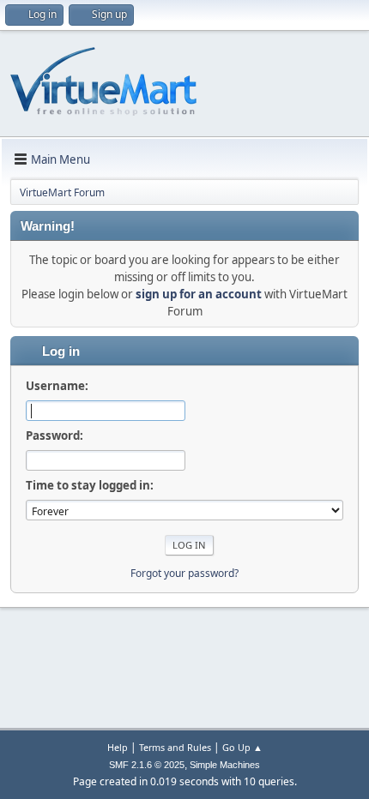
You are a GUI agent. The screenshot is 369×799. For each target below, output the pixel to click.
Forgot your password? (184, 573)
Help (117, 747)
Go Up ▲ (242, 747)
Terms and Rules (175, 747)
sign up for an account (199, 294)
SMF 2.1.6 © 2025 (146, 765)
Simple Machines (225, 765)
